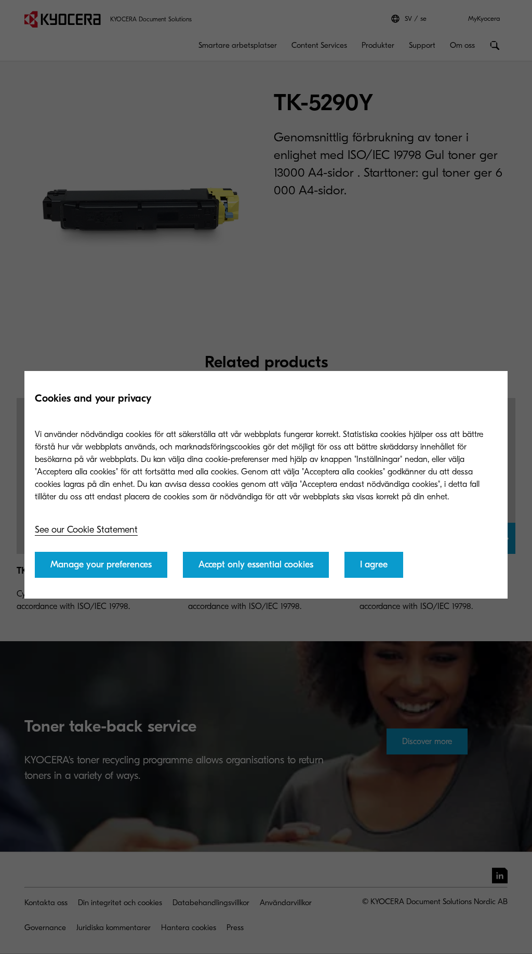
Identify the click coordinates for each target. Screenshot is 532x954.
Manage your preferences (101, 564)
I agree (374, 564)
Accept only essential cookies (255, 564)
